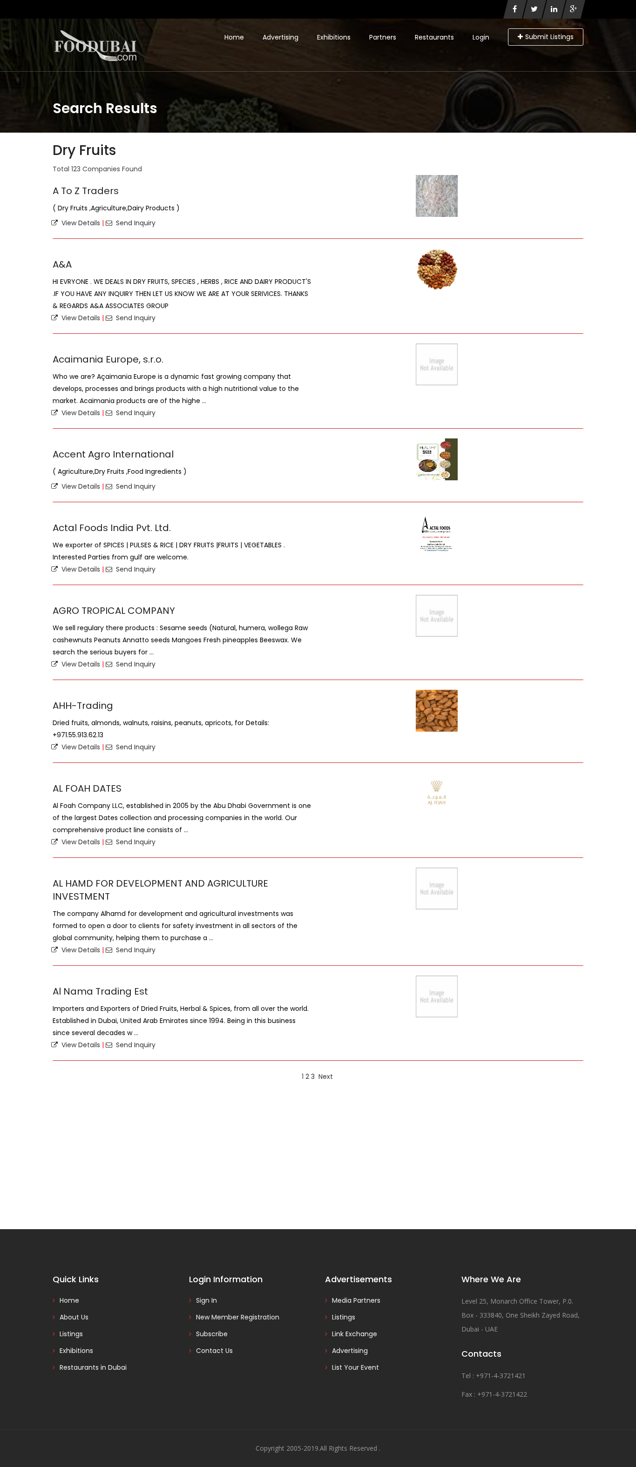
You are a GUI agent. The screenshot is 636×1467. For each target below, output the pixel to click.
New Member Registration (237, 1317)
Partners (382, 37)
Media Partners (356, 1300)
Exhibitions (334, 37)
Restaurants (434, 37)
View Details (79, 223)
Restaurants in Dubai (93, 1367)
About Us (74, 1317)
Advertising (280, 37)
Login (481, 37)
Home (234, 37)
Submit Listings (549, 36)
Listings (71, 1334)
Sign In (206, 1300)
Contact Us (214, 1350)
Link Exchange (354, 1334)
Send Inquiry (134, 223)
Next (325, 1076)
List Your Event (355, 1367)
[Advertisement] (318, 1155)
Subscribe (212, 1334)
